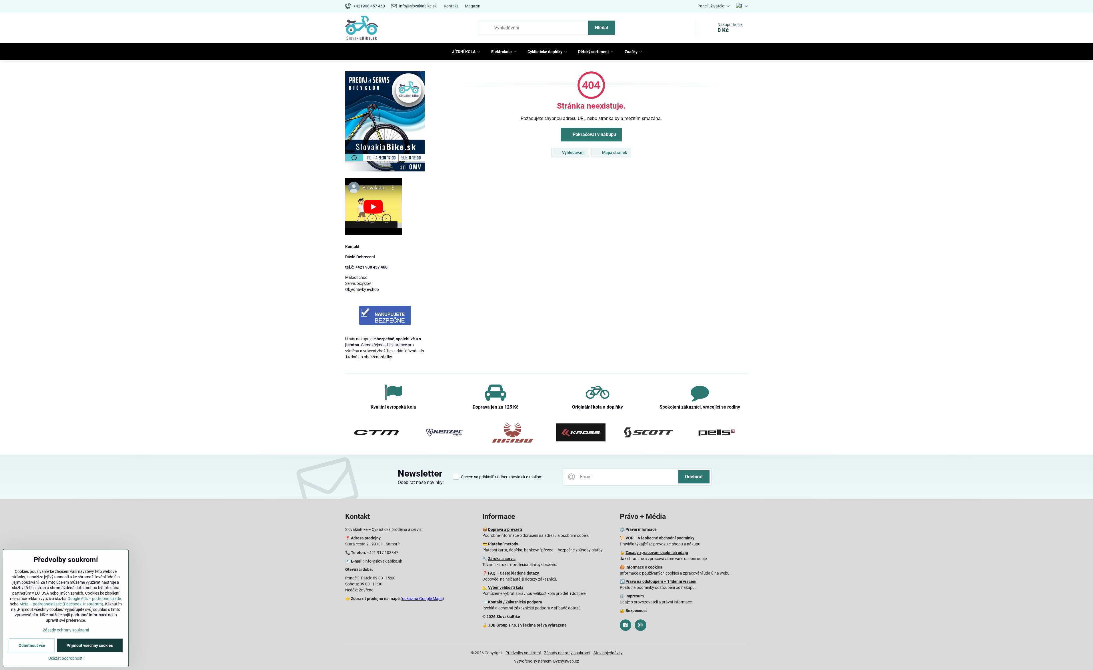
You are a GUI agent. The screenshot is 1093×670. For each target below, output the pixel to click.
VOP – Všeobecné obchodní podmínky (660, 538)
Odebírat (694, 476)
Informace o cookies (644, 567)
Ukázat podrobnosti (65, 658)
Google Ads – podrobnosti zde (94, 598)
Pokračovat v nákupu (594, 134)
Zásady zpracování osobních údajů (657, 552)
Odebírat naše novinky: (421, 482)
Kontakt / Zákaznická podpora (515, 602)
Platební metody (503, 544)
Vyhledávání (573, 152)
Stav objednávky (608, 653)
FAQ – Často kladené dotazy (513, 573)
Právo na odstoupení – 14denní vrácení (661, 581)
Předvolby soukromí (523, 653)
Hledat (601, 27)
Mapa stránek (614, 152)
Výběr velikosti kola (505, 587)
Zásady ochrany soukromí (567, 653)
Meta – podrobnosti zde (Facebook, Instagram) (61, 604)
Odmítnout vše (32, 645)
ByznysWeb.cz (566, 661)
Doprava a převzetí (505, 529)
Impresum (635, 596)
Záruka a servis (501, 558)
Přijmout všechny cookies (90, 645)
